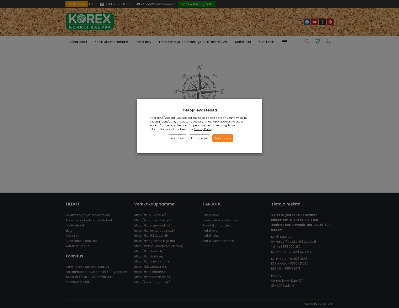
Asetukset (177, 138)
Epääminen (199, 138)
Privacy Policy (203, 129)
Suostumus (223, 138)
